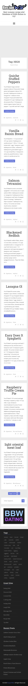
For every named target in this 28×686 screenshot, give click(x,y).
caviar (5, 542)
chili (18, 545)
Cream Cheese (8, 550)
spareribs (6, 575)
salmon (6, 572)
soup (16, 572)
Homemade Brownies (10, 650)
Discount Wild (8, 592)
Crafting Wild (7, 600)
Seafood (15, 219)
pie (5, 567)
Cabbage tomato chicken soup (13, 654)
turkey (5, 578)
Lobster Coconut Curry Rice (12, 632)
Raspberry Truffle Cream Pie (14, 390)
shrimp (11, 572)
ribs (13, 569)
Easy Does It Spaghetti (14, 336)
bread (21, 537)
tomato (17, 575)
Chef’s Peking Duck (9, 637)
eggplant (6, 553)
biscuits (16, 537)
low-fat (16, 561)
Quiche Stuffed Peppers (14, 79)
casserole (11, 540)
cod (12, 548)
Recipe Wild (7, 619)
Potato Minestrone (9, 668)
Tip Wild (6, 622)
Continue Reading (9, 111)
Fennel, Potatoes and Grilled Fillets (12, 673)
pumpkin (16, 567)
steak (12, 575)
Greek (5, 561)
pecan (20, 564)
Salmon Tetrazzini (14, 182)
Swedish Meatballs (9, 646)
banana (6, 537)
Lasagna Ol (14, 286)
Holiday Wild (7, 603)
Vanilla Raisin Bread (14, 132)
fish (17, 553)
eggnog (15, 550)
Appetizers (9, 118)
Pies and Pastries (17, 431)
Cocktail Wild (7, 596)
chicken (19, 542)
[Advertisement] (14, 42)
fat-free (12, 553)
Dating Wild (7, 588)
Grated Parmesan (17, 559)
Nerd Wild (6, 615)
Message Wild (8, 611)
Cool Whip (17, 548)
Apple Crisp (7, 659)
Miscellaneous (16, 483)
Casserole (15, 118)
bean (11, 537)
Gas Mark (6, 556)
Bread (14, 167)
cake (5, 540)
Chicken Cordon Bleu (10, 641)
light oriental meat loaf (14, 446)
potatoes (10, 567)
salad (17, 569)
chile (14, 545)
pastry (15, 564)
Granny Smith (7, 559)
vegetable (11, 578)
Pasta (14, 322)
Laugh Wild (7, 607)
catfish (17, 540)
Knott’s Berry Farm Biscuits (12, 663)
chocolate (6, 548)
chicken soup (7, 545)
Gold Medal (14, 556)
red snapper (7, 569)
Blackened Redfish (14, 234)
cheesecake (12, 542)
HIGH (10, 561)
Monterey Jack (7, 564)
